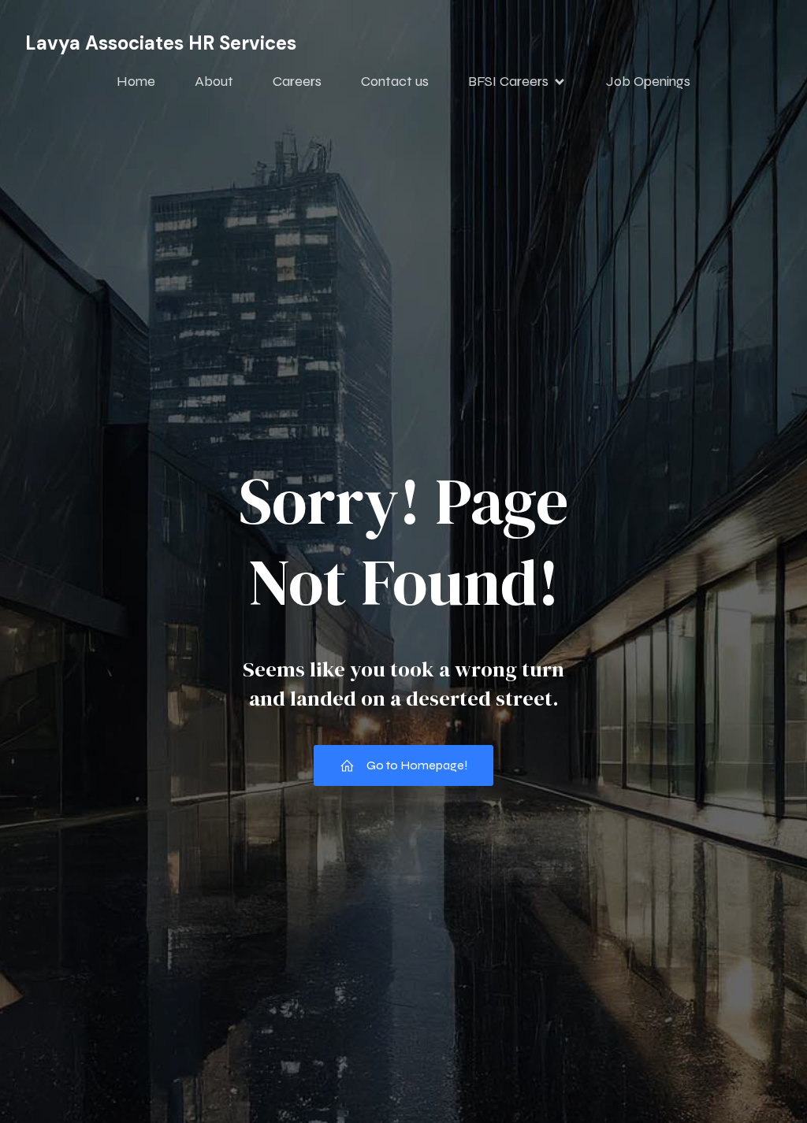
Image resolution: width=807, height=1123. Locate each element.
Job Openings (648, 81)
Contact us (395, 81)
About (214, 81)
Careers (297, 81)
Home (136, 81)
